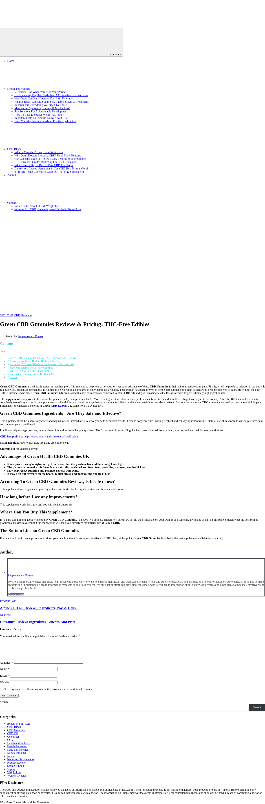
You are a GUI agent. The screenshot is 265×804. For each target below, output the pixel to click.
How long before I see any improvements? (31, 367)
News (10, 756)
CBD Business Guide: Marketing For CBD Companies (45, 162)
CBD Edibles (59, 405)
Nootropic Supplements (20, 759)
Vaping (11, 769)
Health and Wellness (18, 88)
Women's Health (16, 775)
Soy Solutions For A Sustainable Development (40, 111)
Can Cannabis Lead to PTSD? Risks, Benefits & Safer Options (50, 158)
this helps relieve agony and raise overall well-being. (39, 436)
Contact (11, 202)
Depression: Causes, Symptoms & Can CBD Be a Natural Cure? (51, 168)
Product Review (16, 762)
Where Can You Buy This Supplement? (30, 370)
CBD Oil (12, 733)
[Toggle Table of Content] (3, 351)
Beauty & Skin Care (18, 723)
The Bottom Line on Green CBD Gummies (32, 374)
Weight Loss (14, 772)
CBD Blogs (14, 149)
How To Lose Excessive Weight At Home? (39, 114)
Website (4, 682)
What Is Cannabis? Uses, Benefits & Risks (38, 152)
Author (13, 377)
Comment (6, 662)
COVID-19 (13, 739)
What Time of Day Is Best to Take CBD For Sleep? (43, 165)
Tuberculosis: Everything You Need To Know (40, 104)
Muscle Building (16, 752)
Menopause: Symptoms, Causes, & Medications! (42, 108)
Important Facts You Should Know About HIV (41, 117)
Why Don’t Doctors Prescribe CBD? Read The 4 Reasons (47, 155)
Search (4, 701)
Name (4, 668)
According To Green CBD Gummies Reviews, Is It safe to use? (42, 364)
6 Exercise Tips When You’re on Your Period (40, 91)
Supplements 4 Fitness (30, 336)
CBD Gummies (23, 315)
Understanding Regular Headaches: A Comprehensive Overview (51, 95)
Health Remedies (17, 746)
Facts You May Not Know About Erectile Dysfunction (45, 121)
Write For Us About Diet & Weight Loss (37, 206)
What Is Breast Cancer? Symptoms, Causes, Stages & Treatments (51, 101)
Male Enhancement (18, 749)
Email (4, 675)
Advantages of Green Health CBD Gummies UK (34, 361)
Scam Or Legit (15, 765)
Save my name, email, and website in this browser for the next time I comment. (49, 689)
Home (10, 60)
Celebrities (13, 736)
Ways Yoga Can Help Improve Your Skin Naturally (43, 98)
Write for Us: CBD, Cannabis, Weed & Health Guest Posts (47, 209)
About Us (12, 175)
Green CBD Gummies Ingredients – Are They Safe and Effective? (43, 357)
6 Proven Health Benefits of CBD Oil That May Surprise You (49, 171)
